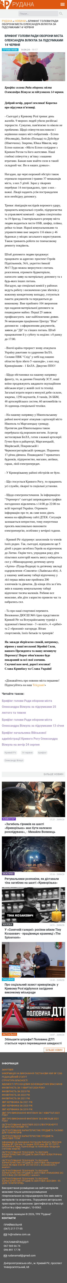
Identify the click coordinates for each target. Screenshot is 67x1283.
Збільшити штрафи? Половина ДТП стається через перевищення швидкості (33, 1041)
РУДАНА (23, 4)
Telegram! (38, 685)
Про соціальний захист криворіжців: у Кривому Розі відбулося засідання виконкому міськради (31, 988)
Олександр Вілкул (14, 760)
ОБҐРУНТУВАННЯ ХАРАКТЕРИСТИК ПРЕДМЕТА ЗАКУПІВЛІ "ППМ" (27, 1137)
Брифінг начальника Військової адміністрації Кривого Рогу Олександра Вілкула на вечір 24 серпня (30, 738)
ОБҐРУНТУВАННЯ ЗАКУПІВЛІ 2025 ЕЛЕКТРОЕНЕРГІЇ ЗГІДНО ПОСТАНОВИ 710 (30, 1125)
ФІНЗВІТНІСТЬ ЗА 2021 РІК (16, 1098)
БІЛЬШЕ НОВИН (54, 1050)
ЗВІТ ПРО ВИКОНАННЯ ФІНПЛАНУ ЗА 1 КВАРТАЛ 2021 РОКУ (31, 1114)
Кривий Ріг (10, 752)
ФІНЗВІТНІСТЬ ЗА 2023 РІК (16, 1091)
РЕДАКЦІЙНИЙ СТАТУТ (14, 1077)
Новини (20, 20)
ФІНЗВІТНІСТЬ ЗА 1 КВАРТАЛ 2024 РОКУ (23, 1087)
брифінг (42, 752)
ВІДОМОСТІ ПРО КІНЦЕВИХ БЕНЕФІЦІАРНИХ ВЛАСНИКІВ (32, 1084)
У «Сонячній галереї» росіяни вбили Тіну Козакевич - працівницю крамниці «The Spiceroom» (33, 933)
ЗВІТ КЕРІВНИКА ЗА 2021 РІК (17, 1102)
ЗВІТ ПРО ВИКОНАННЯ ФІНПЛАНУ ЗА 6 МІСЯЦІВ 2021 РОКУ (30, 1119)
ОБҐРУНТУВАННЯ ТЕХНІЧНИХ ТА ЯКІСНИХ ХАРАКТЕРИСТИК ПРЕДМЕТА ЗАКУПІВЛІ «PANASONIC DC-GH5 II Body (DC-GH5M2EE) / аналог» (33, 1172)
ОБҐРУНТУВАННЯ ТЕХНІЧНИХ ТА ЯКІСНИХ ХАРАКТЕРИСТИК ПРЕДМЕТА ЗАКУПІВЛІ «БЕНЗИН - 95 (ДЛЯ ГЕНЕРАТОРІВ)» (31, 1180)
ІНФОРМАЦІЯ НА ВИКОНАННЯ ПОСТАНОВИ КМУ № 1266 (32, 1073)
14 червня (27, 752)
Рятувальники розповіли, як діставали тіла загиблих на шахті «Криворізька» (32, 880)
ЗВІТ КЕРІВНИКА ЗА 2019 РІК (17, 1109)
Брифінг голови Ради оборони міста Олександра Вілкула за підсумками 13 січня (33, 722)
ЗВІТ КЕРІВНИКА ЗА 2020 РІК (17, 1105)
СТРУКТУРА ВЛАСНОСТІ (15, 1080)
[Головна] (6, 8)
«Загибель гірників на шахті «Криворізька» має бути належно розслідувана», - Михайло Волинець (30, 828)
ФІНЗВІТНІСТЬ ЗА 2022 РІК (16, 1095)
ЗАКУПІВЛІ (7, 1069)
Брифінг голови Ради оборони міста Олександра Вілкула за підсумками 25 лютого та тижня (29, 706)
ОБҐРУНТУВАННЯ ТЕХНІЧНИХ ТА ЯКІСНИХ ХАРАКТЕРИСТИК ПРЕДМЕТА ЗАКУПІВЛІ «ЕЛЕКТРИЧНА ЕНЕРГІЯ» (32, 1154)
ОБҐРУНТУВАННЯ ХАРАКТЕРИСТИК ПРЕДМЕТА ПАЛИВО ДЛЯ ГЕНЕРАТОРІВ (32, 1131)
